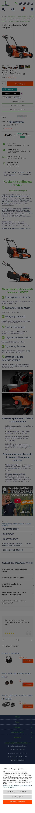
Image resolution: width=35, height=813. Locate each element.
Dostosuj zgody (17, 797)
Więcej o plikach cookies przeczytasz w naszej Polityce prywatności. (17, 786)
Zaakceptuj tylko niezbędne (17, 791)
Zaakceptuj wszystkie (17, 802)
